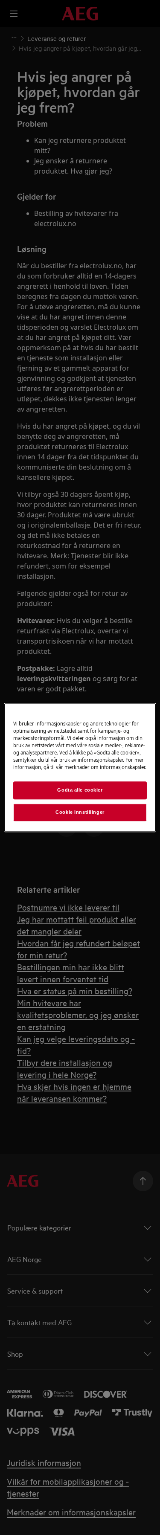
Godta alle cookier (79, 789)
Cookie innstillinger (79, 812)
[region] (80, 767)
